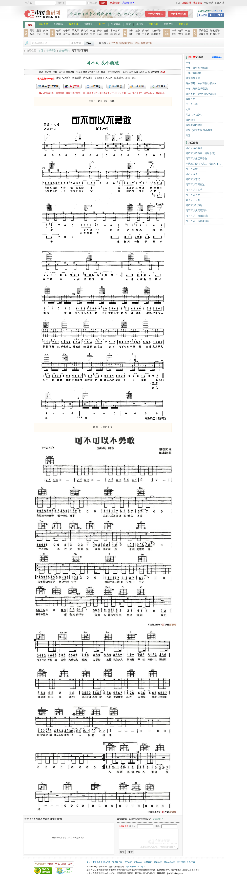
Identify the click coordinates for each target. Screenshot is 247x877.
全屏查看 (94, 86)
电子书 (102, 24)
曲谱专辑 (73, 24)
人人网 (108, 77)
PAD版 (107, 862)
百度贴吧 (119, 77)
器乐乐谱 (51, 50)
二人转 (145, 34)
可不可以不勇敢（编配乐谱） (201, 153)
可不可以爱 (192, 169)
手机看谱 (115, 86)
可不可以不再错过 (195, 184)
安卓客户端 (117, 862)
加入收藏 (137, 86)
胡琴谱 (75, 34)
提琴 (106, 34)
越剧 (137, 30)
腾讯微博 (88, 77)
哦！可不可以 (193, 200)
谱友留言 (197, 3)
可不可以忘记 (193, 179)
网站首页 (91, 862)
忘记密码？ (128, 3)
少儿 (38, 34)
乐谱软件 (115, 24)
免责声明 (148, 862)
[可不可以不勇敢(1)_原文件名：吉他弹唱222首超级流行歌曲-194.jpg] (102, 813)
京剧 (131, 30)
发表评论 (159, 86)
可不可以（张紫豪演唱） (199, 221)
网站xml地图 (169, 862)
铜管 (99, 30)
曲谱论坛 (183, 24)
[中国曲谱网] (43, 19)
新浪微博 (76, 77)
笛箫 (58, 34)
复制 (127, 77)
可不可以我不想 (194, 205)
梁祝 (137, 43)
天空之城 (113, 43)
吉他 (106, 30)
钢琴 (58, 30)
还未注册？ (158, 819)
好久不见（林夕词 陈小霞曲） (201, 83)
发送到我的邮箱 (48, 86)
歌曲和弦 (215, 34)
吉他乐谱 (64, 50)
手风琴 (75, 30)
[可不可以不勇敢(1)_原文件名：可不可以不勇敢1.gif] (103, 420)
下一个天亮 (192, 104)
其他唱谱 (156, 34)
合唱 (32, 34)
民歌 (32, 30)
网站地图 (158, 862)
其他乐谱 (115, 34)
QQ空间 (66, 77)
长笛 (92, 30)
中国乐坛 (153, 24)
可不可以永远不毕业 (196, 158)
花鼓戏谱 (156, 30)
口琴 (99, 34)
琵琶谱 (84, 34)
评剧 (137, 34)
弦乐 (174, 34)
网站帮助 (208, 3)
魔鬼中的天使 (193, 78)
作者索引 (88, 24)
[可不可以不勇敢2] (102, 626)
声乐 (174, 30)
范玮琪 (79, 72)
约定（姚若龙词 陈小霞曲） (200, 130)
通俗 (38, 30)
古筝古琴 (115, 30)
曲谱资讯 (168, 24)
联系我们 (191, 862)
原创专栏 (43, 24)
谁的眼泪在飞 (193, 120)
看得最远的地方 (194, 125)
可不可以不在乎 (194, 190)
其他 (187, 34)
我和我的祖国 (126, 43)
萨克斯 (84, 30)
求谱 (128, 24)
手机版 (139, 24)
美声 (45, 30)
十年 (188, 62)
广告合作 (138, 862)
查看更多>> (217, 57)
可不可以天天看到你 (196, 210)
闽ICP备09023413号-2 (135, 866)
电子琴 (66, 30)
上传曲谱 (186, 3)
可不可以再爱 (193, 195)
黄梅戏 (145, 30)
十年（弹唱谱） (194, 73)
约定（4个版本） (194, 114)
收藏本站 (219, 3)
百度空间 (99, 77)
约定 (188, 135)
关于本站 (128, 862)
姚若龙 (48, 72)
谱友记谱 (215, 30)
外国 (45, 34)
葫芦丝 (66, 34)
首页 (177, 3)
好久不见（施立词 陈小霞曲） (201, 94)
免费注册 (115, 3)
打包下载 (72, 86)
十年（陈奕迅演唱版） (197, 68)
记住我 (93, 3)
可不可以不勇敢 (194, 148)
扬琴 (92, 34)
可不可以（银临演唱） (197, 216)
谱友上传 (203, 34)
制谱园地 (58, 24)
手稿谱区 (203, 30)
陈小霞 (62, 72)
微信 (58, 77)
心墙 (188, 109)
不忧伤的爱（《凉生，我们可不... (203, 164)
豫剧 (131, 34)
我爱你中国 (147, 43)
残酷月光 (190, 99)
